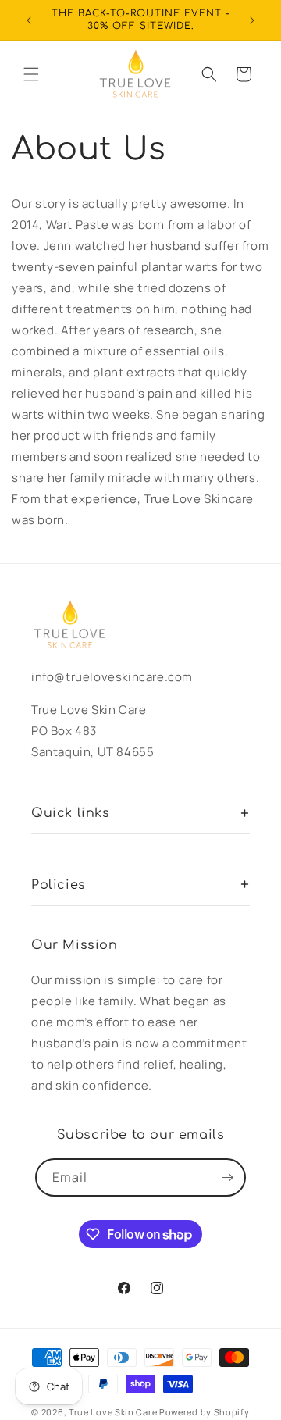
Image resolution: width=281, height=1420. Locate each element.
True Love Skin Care (113, 1412)
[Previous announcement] (29, 20)
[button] (31, 74)
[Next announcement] (252, 20)
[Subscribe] (227, 1177)
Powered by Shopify (204, 1412)
